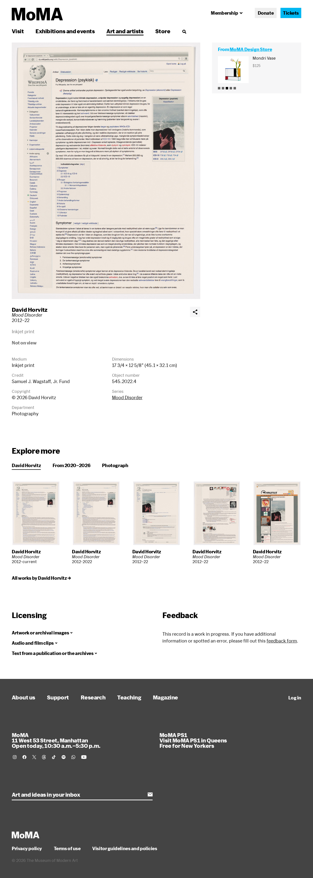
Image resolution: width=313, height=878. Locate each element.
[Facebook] (24, 757)
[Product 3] (227, 88)
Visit (18, 31)
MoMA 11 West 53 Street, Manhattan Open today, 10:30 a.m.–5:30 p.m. (56, 740)
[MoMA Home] (37, 14)
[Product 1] (219, 88)
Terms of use (67, 848)
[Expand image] (106, 171)
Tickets (291, 13)
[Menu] (184, 31)
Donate (266, 13)
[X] (34, 757)
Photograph (115, 465)
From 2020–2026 (71, 465)
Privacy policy (27, 848)
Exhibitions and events (65, 31)
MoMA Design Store (251, 49)
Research (93, 697)
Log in (294, 698)
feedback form (282, 640)
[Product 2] (223, 88)
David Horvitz (29, 309)
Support (58, 697)
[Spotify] (64, 757)
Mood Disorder (127, 397)
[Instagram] (15, 757)
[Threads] (44, 757)
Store (162, 31)
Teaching (129, 697)
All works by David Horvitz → (41, 578)
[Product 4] (231, 88)
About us (23, 697)
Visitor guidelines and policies (124, 848)
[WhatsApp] (73, 757)
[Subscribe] (150, 794)
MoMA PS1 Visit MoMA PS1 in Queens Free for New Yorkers (193, 740)
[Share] (195, 312)
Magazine (165, 697)
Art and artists (125, 31)
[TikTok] (54, 757)
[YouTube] (84, 757)
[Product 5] (235, 88)
